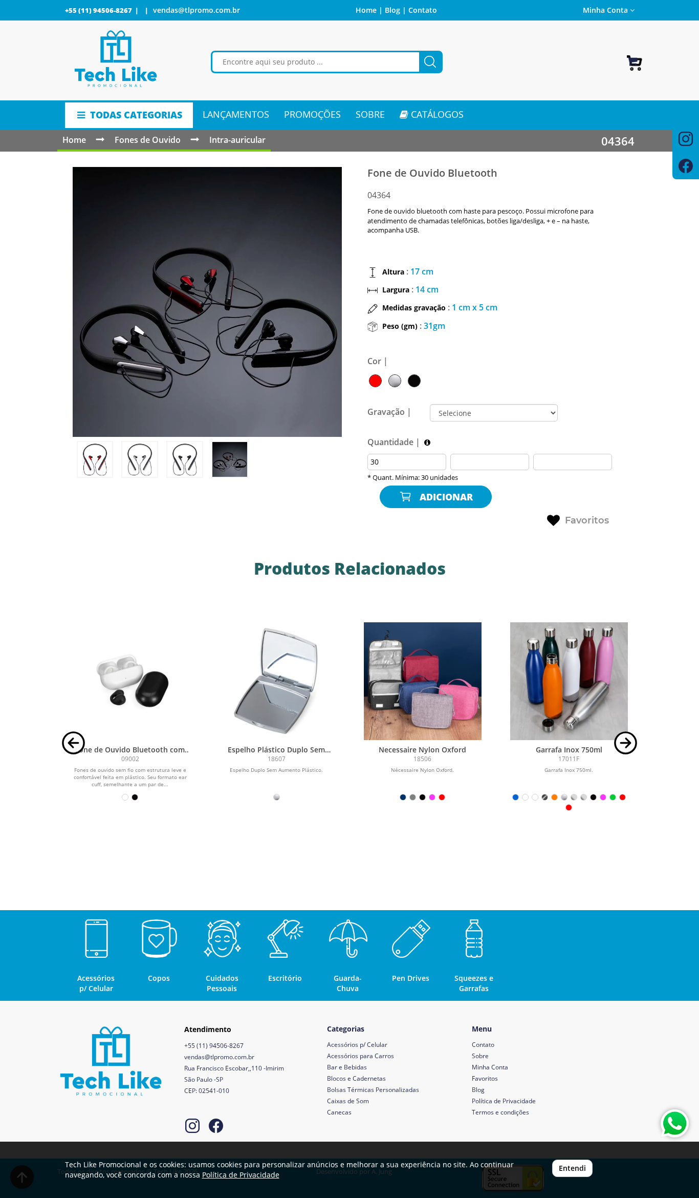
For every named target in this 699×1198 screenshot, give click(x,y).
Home (74, 139)
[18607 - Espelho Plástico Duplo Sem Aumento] (276, 681)
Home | (369, 10)
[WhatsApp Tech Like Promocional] (675, 1123)
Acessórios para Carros (360, 1056)
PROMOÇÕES (312, 114)
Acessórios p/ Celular (357, 1044)
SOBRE (370, 114)
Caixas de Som (348, 1101)
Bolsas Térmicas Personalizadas (373, 1089)
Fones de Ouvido (148, 139)
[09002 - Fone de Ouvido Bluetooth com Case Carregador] (130, 681)
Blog (478, 1089)
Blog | (395, 10)
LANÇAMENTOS (236, 114)
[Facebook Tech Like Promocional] (216, 1127)
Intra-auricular (237, 139)
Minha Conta (490, 1067)
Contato (422, 10)
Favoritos (587, 520)
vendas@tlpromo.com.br (196, 10)
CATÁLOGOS (436, 114)
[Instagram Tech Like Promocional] (192, 1127)
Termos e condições (500, 1112)
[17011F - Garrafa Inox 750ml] (569, 681)
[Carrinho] (634, 58)
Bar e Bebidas (347, 1067)
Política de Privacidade (504, 1101)
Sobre (480, 1056)
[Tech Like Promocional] (116, 59)
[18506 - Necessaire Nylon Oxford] (423, 681)
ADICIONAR (445, 497)
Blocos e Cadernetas (356, 1078)
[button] (73, 741)
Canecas (339, 1112)
